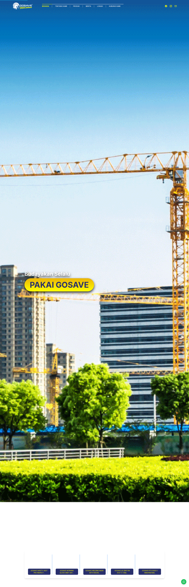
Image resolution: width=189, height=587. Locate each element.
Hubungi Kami (114, 6)
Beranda (45, 6)
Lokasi (100, 6)
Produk (76, 6)
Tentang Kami (61, 6)
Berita (88, 6)
